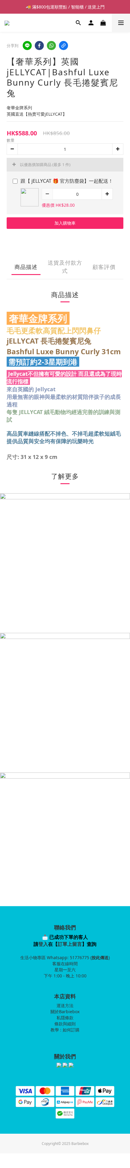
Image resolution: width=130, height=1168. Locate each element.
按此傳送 (100, 957)
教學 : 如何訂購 (65, 1030)
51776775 (79, 957)
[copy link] (63, 45)
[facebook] (39, 45)
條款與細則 (65, 1024)
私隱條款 (65, 1017)
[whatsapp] (51, 45)
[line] (27, 45)
